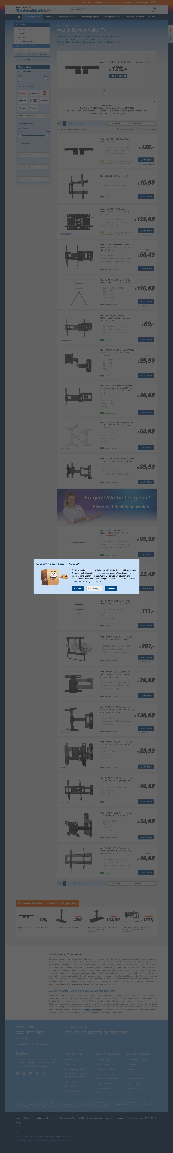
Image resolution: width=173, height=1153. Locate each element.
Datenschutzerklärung (81, 582)
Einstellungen (94, 589)
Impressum (96, 582)
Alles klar (78, 589)
